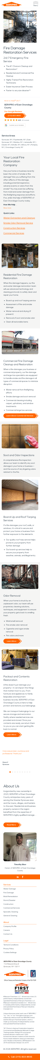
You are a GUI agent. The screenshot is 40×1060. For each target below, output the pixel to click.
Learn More (11, 641)
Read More (11, 825)
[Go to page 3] (15, 772)
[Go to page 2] (12, 772)
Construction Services (14, 228)
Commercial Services (13, 233)
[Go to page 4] (17, 772)
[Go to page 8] (27, 772)
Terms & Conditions (10, 945)
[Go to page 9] (30, 772)
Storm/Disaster (9, 900)
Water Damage (9, 889)
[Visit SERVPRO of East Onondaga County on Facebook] (22, 877)
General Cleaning (10, 916)
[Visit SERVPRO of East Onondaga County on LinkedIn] (18, 877)
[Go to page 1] (10, 772)
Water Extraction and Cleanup (19, 217)
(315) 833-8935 (14, 116)
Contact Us (7, 934)
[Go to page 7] (25, 772)
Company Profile (9, 926)
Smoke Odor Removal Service (18, 223)
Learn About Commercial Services (19, 416)
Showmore (7, 208)
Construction (8, 904)
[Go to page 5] (20, 772)
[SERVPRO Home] (11, 4)
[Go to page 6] (22, 772)
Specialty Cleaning (10, 912)
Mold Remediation (10, 896)
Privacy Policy (8, 949)
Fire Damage (8, 893)
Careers (6, 930)
